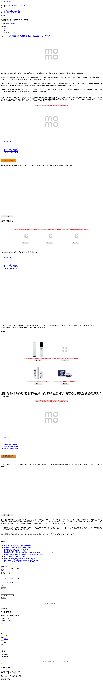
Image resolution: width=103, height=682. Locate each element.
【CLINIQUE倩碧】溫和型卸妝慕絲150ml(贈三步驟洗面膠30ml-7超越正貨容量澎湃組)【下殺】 (29, 552)
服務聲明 (66, 661)
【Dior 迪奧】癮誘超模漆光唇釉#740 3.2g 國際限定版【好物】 (20, 558)
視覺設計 (12, 583)
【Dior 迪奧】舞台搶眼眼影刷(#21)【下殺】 (15, 551)
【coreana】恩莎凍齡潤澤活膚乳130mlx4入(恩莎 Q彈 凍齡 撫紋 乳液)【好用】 (24, 554)
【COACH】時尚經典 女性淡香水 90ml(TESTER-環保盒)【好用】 (21, 560)
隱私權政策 (60, 661)
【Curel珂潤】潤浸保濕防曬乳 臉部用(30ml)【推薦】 (17, 545)
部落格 (5, 28)
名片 (5, 30)
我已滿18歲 (3, 679)
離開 (9, 679)
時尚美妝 (13, 23)
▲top (2, 585)
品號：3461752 (7, 142)
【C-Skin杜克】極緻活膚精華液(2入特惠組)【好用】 (17, 547)
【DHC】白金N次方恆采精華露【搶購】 (14, 556)
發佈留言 (3, 597)
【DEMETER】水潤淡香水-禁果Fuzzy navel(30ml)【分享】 (19, 562)
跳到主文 (3, 16)
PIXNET (40, 661)
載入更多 (3, 588)
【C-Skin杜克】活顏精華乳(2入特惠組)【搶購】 (16, 549)
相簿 (5, 26)
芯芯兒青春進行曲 (10, 11)
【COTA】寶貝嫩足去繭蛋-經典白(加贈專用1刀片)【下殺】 (27, 36)
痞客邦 (10, 578)
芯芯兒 (2, 570)
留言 (13, 578)
